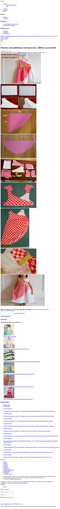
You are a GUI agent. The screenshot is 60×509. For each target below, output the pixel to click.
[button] (5, 3)
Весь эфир (3, 459)
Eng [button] (7, 6)
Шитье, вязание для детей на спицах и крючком (29, 36)
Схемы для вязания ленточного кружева (14, 426)
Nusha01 (9, 408)
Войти (5, 462)
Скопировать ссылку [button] (19, 313)
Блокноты (6, 18)
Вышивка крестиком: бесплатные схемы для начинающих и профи (42, 447)
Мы (4, 11)
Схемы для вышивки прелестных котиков (14, 447)
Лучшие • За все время (9, 25)
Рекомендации (7, 471)
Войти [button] (5, 486)
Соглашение (7, 468)
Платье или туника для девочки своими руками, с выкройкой (19, 374)
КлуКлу (3, 1)
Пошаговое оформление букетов (12, 431)
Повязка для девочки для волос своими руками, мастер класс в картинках (22, 361)
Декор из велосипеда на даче (11, 457)
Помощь (6, 31)
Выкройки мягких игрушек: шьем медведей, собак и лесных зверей (38, 411)
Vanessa (9, 438)
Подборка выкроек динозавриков (12, 411)
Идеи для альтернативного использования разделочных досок (19, 441)
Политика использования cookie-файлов (18, 482)
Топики (5, 8)
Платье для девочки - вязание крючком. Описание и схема (18, 399)
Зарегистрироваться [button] (11, 5)
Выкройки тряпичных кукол (11, 421)
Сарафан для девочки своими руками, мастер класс (16, 349)
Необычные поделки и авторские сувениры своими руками (36, 431)
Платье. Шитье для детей (10, 336)
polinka (9, 433)
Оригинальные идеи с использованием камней (15, 436)
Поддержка (6, 33)
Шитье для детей (22, 52)
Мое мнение (4, 319)
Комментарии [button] (7, 404)
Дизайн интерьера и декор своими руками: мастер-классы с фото (35, 457)
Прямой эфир (5, 402)
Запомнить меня (6, 497)
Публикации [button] (7, 406)
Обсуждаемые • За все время (11, 24)
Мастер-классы (13, 36)
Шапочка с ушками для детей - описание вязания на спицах (18, 386)
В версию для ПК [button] (8, 474)
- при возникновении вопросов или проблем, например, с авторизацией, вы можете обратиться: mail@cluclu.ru (28, 506)
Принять (3, 484)
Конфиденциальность (9, 470)
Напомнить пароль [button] (17, 504)
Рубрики (6, 10)
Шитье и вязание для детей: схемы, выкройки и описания (16, 309)
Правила (6, 32)
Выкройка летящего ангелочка (11, 416)
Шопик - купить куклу (15, 479)
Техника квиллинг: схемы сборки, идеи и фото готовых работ (37, 452)
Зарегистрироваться (6, 504)
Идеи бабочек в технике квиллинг (12, 452)
